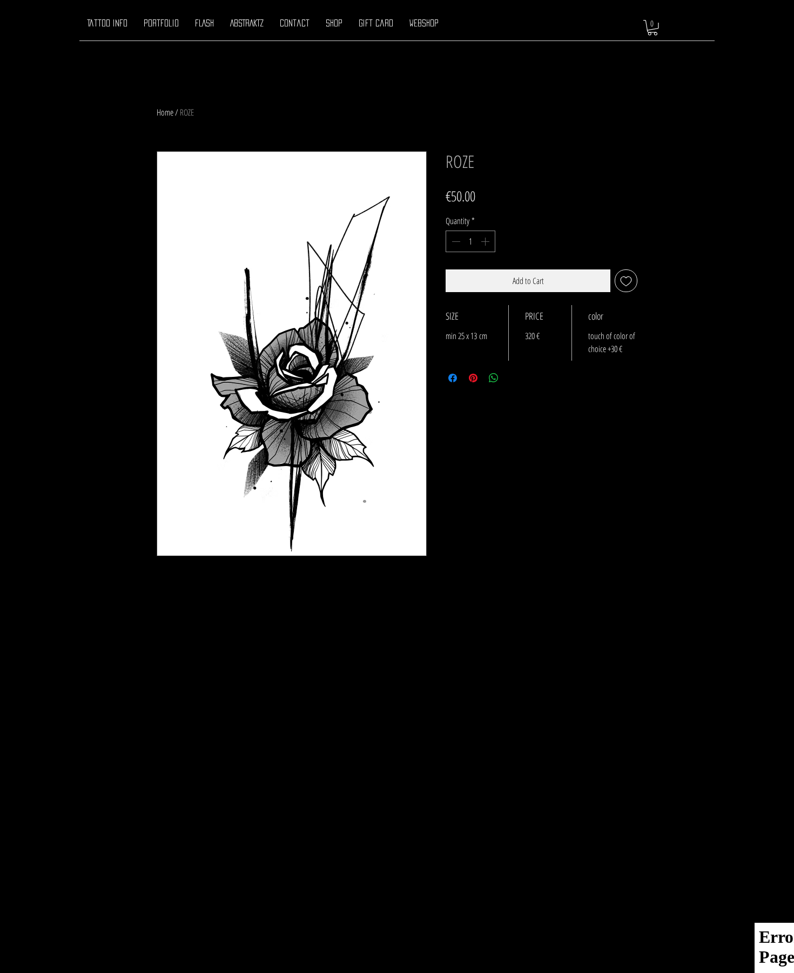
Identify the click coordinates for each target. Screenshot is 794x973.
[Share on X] (514, 377)
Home (165, 112)
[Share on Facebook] (452, 377)
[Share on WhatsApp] (493, 377)
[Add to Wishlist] (626, 280)
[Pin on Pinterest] (473, 377)
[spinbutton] (470, 241)
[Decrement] (454, 241)
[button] (652, 28)
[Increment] (486, 241)
